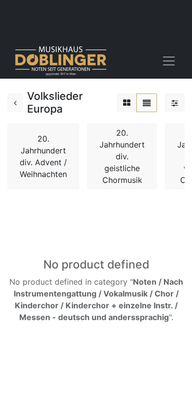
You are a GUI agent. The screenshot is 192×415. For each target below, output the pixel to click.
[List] (146, 102)
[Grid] (127, 102)
